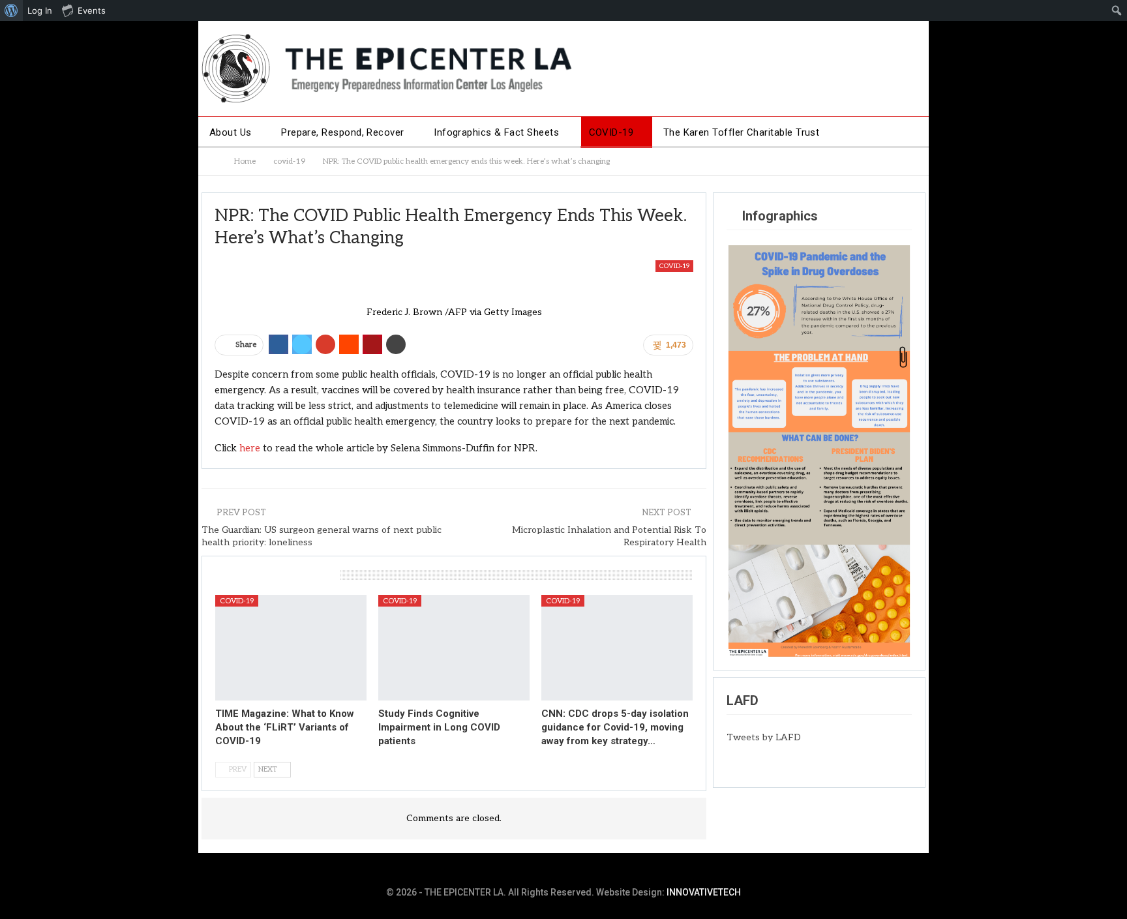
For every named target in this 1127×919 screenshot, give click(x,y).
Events (92, 10)
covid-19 (674, 266)
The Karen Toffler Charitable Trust (741, 132)
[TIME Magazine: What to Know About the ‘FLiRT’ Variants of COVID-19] (291, 648)
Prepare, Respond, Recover (342, 132)
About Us (230, 132)
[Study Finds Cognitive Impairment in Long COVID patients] (454, 648)
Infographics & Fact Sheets (496, 132)
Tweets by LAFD (764, 737)
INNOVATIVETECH (704, 892)
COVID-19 (611, 132)
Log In (39, 10)
